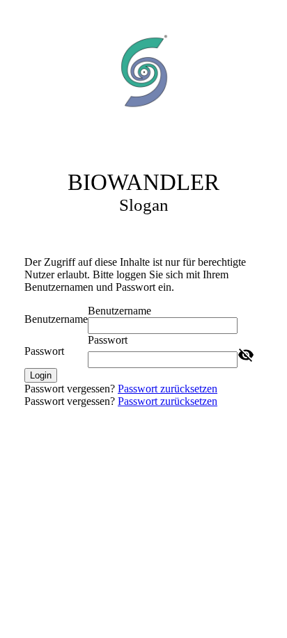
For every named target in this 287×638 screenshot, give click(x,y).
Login (41, 375)
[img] (143, 71)
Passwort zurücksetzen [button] (167, 388)
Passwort (44, 351)
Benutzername (56, 319)
